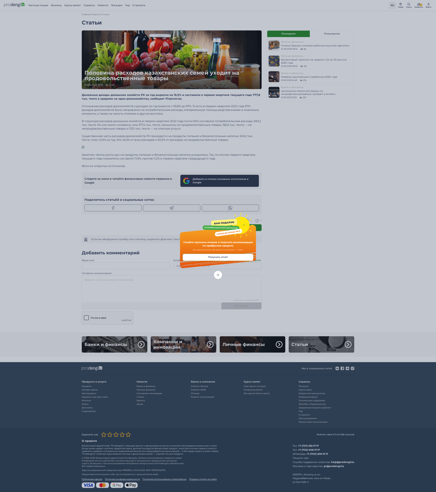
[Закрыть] (218, 275)
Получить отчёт (218, 257)
